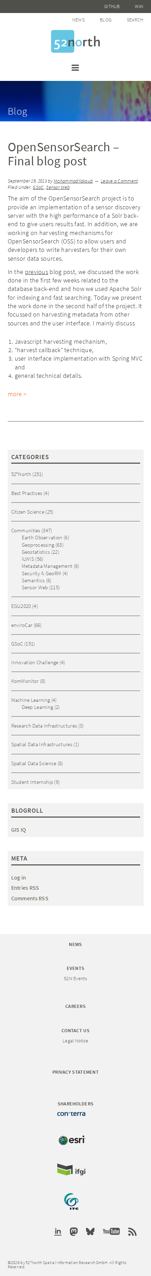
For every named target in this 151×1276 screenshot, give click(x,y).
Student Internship (32, 782)
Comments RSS (30, 898)
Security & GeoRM (41, 573)
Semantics (33, 580)
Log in (18, 877)
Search (135, 20)
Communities (25, 530)
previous (36, 272)
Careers (75, 1006)
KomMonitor (25, 681)
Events (76, 968)
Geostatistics (36, 551)
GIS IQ (18, 829)
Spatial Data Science (34, 763)
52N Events (75, 978)
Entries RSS (25, 887)
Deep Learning (37, 707)
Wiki (139, 6)
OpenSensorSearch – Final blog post (63, 154)
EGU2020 (21, 606)
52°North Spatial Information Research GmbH (75, 41)
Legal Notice (75, 1040)
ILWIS (28, 559)
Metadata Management (47, 566)
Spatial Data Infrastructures (41, 744)
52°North (21, 474)
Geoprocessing (38, 544)
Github (112, 6)
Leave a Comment (119, 181)
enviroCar (22, 625)
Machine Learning (30, 700)
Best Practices (26, 493)
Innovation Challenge (35, 662)
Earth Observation (42, 537)
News (78, 20)
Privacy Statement (75, 1072)
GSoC (38, 187)
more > (17, 394)
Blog (105, 20)
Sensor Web (58, 187)
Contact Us (75, 1030)
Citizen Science (28, 511)
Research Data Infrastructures (44, 725)
